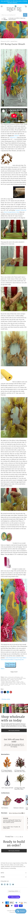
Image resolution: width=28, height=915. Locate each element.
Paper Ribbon (23, 657)
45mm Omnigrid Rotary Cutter (11, 212)
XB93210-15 (13, 137)
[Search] (25, 15)
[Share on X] (5, 692)
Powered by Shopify (14, 912)
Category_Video (19, 681)
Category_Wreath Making (6, 683)
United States (13, 891)
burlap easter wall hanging (14, 677)
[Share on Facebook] (2, 692)
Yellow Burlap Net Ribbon (7, 659)
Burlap (6, 677)
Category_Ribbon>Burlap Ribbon (8, 681)
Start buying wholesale (14, 730)
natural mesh (12, 684)
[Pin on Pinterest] (11, 692)
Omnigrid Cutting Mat (20, 210)
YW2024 (16, 135)
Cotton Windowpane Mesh (12, 657)
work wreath (7, 685)
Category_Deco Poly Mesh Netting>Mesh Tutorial (11, 680)
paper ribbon (18, 684)
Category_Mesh (15, 680)
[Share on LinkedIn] (8, 692)
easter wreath (16, 683)
